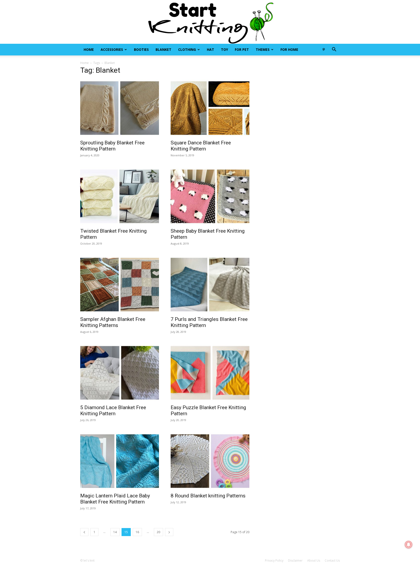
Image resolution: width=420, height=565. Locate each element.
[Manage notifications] (408, 544)
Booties (141, 49)
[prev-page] (84, 532)
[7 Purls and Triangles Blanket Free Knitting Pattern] (210, 284)
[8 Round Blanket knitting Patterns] (210, 461)
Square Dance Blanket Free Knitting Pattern (201, 146)
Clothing (187, 49)
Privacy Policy (274, 560)
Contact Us (332, 560)
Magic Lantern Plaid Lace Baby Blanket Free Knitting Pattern (115, 499)
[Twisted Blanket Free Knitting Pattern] (119, 196)
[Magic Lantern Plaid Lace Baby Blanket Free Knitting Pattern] (119, 461)
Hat (210, 49)
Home (89, 49)
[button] (334, 50)
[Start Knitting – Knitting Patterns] (210, 22)
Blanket (163, 49)
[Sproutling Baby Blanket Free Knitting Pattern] (119, 108)
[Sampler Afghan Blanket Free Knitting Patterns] (119, 284)
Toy (224, 49)
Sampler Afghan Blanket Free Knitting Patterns (112, 322)
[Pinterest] (323, 49)
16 (137, 532)
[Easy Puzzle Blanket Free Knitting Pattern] (210, 372)
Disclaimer (295, 560)
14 (115, 532)
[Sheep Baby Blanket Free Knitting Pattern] (210, 196)
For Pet (242, 49)
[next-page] (169, 532)
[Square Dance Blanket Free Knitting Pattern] (210, 108)
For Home (289, 49)
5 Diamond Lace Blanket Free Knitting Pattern (113, 410)
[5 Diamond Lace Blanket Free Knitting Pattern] (119, 372)
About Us (313, 560)
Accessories (112, 49)
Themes (263, 49)
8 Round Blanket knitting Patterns (208, 496)
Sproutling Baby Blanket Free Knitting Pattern (112, 146)
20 (158, 532)
